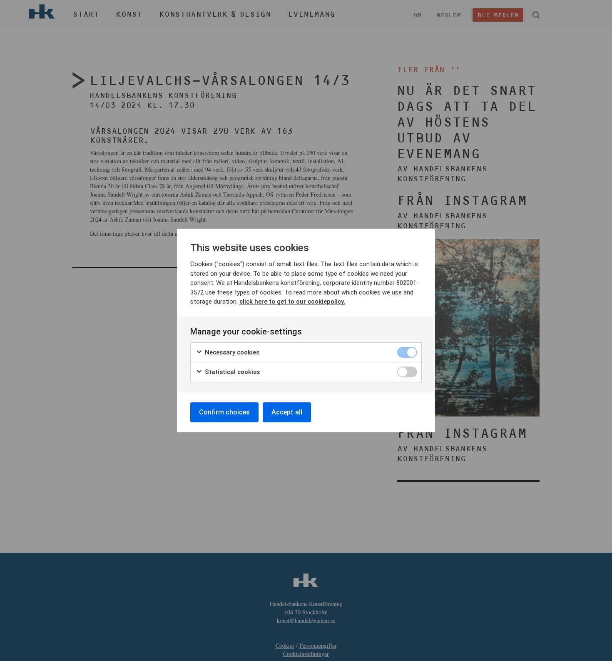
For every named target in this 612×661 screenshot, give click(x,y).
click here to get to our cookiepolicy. (292, 301)
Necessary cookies (231, 352)
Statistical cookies (231, 372)
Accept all (286, 412)
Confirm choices (224, 412)
